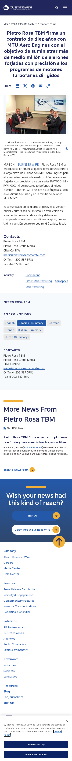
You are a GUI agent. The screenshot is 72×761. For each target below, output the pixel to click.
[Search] (57, 7)
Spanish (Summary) (31, 323)
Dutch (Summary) (16, 337)
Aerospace (61, 281)
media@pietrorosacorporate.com (24, 255)
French (9, 330)
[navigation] (65, 7)
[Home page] (17, 7)
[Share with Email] (40, 86)
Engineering (33, 275)
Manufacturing (35, 287)
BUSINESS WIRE (28, 164)
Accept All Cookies (36, 754)
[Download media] (66, 149)
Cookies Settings (36, 744)
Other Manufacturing (39, 281)
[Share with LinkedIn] (17, 86)
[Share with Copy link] (48, 86)
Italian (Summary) (30, 330)
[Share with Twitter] (25, 86)
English (10, 323)
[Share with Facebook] (33, 86)
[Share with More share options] (56, 86)
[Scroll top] (59, 542)
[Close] (67, 721)
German (54, 323)
